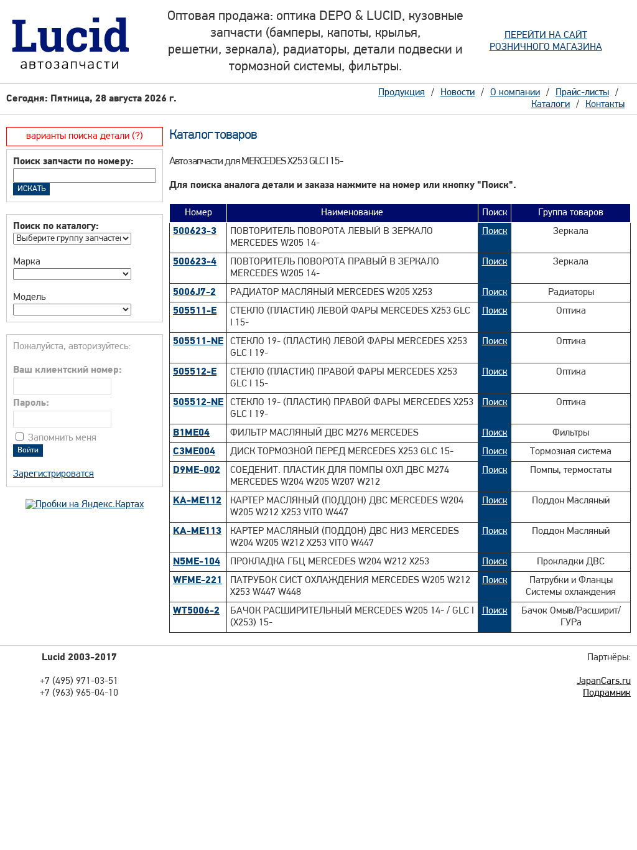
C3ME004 (194, 452)
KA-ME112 (197, 501)
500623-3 (194, 231)
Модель (29, 297)
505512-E (194, 372)
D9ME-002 (196, 470)
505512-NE (198, 403)
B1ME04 (191, 433)
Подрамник (607, 693)
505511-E (194, 311)
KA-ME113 (197, 531)
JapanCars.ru (604, 681)
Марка (26, 262)
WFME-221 (197, 581)
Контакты (605, 105)
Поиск (495, 231)
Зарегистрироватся (53, 474)
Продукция (401, 93)
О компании (515, 93)
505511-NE (198, 342)
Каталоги (550, 105)
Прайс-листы (582, 93)
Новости (457, 93)
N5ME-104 (196, 562)
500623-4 (194, 262)
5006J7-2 (194, 292)
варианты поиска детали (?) (84, 136)
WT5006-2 (196, 611)
